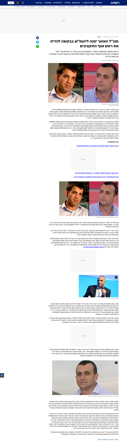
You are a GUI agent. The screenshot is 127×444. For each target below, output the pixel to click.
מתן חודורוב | (115, 60)
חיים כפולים (76, 3)
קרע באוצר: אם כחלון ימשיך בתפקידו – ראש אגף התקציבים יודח (97, 173)
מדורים (67, 3)
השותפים (48, 3)
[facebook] (37, 37)
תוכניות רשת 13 (88, 3)
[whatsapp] (37, 46)
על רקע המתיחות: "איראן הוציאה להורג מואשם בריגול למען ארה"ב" (96, 177)
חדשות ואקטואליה (107, 37)
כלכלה (98, 37)
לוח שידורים (58, 3)
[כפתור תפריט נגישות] (2, 375)
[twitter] (37, 42)
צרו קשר (39, 3)
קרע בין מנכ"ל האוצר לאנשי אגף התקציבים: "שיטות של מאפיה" (97, 146)
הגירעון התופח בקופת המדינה (93, 247)
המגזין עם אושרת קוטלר (106, 440)
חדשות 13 (99, 3)
